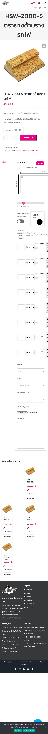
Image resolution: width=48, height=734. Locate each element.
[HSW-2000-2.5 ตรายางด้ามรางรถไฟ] (7, 509)
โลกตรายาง (32, 646)
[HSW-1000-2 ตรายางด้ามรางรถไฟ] (7, 547)
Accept (18, 730)
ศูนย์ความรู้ (30, 600)
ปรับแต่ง (5, 162)
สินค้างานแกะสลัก (10, 648)
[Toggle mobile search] (40, 8)
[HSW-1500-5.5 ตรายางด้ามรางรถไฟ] (30, 471)
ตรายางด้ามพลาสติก (11, 637)
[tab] (7, 162)
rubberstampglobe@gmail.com (36, 643)
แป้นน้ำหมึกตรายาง (11, 644)
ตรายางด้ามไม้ (35, 150)
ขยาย (40, 163)
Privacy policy (29, 730)
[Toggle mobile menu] (45, 8)
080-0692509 (35, 637)
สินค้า (29, 593)
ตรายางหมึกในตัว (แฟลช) (13, 627)
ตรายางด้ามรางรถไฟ (21, 150)
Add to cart (28, 137)
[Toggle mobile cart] (35, 8)
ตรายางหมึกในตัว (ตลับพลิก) (12, 632)
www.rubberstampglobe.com (27, 662)
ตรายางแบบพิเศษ (10, 651)
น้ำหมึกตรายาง (9, 641)
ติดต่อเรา (30, 607)
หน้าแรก (29, 589)
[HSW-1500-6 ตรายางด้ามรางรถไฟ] (30, 509)
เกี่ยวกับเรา (30, 596)
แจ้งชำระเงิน (31, 603)
